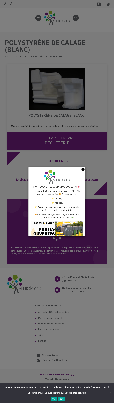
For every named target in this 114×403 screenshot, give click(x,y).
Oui (53, 399)
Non (61, 399)
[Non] (110, 392)
